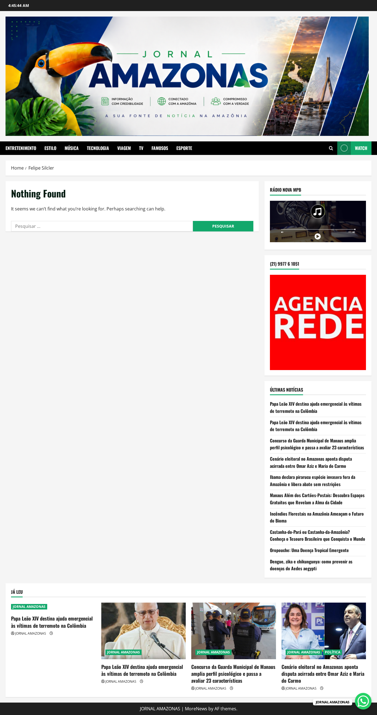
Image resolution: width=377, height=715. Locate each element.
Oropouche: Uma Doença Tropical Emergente (309, 550)
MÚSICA (72, 148)
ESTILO (50, 148)
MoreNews (196, 709)
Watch (361, 148)
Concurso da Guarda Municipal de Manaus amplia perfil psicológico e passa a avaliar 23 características (317, 444)
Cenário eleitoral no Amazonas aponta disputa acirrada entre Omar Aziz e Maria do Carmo (311, 462)
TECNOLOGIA (98, 148)
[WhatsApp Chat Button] (363, 701)
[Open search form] (331, 148)
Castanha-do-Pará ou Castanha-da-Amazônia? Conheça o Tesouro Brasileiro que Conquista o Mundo (317, 535)
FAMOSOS (160, 148)
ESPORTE (184, 148)
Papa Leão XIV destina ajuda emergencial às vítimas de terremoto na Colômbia (316, 408)
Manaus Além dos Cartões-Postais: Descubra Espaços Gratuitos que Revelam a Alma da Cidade (317, 499)
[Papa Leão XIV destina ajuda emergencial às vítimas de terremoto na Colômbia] (143, 631)
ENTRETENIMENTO (21, 148)
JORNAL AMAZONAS (29, 606)
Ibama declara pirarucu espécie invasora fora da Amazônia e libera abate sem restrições (312, 480)
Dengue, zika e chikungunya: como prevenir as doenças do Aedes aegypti (311, 565)
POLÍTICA (332, 652)
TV (141, 148)
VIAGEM (124, 148)
